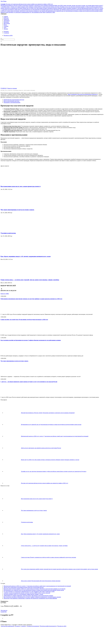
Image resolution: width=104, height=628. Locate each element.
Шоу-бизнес (7, 23)
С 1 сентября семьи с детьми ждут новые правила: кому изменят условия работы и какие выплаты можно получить (52, 6)
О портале (6, 32)
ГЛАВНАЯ (3, 88)
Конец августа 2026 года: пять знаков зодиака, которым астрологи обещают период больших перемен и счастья (52, 8)
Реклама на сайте (8, 35)
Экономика (7, 20)
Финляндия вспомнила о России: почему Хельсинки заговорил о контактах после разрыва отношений (27, 5)
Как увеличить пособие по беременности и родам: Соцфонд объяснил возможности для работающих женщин (31, 340)
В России (6, 18)
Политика (6, 22)
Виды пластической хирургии (11, 101)
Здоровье (6, 26)
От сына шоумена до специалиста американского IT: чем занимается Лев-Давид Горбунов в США (29, 12)
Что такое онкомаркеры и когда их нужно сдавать (17, 209)
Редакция (6, 31)
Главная (6, 16)
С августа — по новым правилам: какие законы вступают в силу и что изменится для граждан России (29, 381)
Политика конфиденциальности (48, 626)
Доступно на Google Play (4, 611)
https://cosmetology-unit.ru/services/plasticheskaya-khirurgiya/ (83, 94)
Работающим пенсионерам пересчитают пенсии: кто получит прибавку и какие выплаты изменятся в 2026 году (31, 298)
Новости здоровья (12, 88)
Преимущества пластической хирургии (14, 99)
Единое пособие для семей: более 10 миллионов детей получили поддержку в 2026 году (24, 319)
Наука (5, 24)
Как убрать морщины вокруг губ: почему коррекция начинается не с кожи (26, 256)
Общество (6, 19)
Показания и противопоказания (12, 102)
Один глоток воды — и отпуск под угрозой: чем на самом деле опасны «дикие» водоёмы (30, 280)
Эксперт (6, 28)
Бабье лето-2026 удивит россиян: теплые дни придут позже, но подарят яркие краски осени (78, 5)
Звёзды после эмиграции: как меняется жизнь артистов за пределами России (66, 9)
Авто (5, 27)
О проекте (23, 626)
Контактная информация (7, 626)
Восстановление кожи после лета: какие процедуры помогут (21, 186)
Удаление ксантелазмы (8, 233)
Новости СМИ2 (5, 293)
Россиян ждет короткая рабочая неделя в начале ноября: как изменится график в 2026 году (27, 4)
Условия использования (33, 626)
